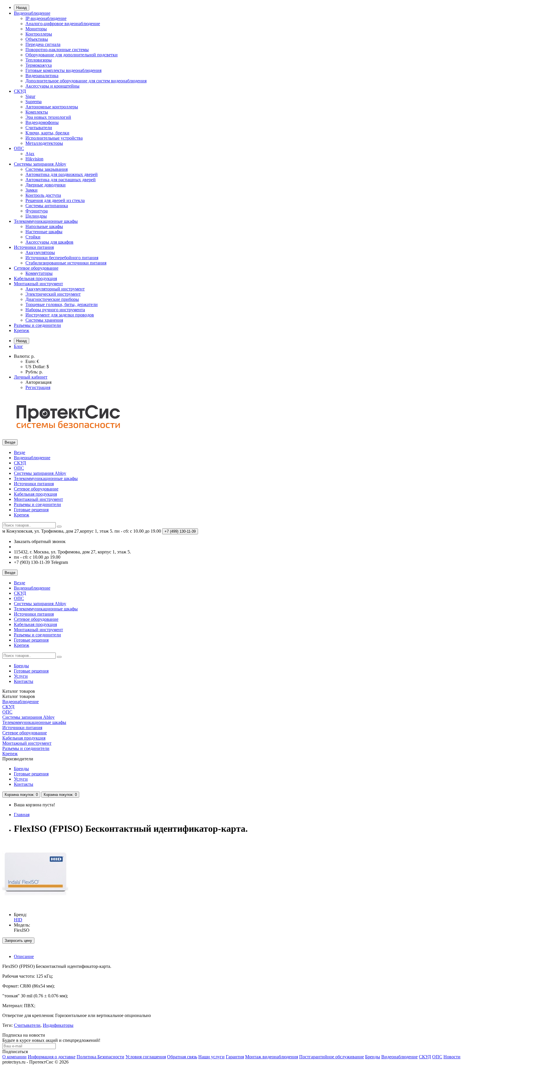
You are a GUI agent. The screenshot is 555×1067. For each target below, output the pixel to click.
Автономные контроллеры (51, 106)
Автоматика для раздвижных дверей (61, 174)
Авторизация (38, 382)
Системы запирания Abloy (40, 164)
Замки (31, 190)
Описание (24, 956)
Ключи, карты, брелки (47, 132)
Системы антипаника (46, 205)
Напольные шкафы (44, 226)
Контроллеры (38, 34)
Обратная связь (182, 1056)
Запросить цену (18, 940)
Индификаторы (58, 1025)
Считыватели (38, 127)
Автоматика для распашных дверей (60, 179)
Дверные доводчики (45, 184)
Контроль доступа (43, 195)
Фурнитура (36, 210)
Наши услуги (211, 1056)
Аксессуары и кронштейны (52, 86)
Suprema (33, 101)
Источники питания (34, 247)
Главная (21, 814)
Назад (21, 7)
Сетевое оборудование (36, 268)
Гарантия (235, 1056)
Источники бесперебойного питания (61, 257)
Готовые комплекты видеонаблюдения (63, 70)
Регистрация (37, 387)
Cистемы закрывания (46, 169)
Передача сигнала (42, 44)
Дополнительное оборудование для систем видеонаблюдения (86, 80)
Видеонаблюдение (32, 13)
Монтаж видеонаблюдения (271, 1056)
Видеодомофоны (42, 122)
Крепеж (21, 330)
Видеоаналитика (41, 75)
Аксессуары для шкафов (49, 242)
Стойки (32, 236)
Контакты (23, 681)
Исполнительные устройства (54, 138)
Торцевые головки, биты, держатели (61, 304)
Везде (19, 452)
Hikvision (34, 158)
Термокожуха (38, 65)
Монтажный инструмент (38, 283)
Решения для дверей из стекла (55, 200)
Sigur (30, 96)
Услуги (21, 676)
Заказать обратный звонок (40, 541)
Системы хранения (44, 320)
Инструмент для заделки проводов (59, 314)
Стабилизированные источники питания (65, 262)
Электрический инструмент (53, 294)
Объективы (36, 39)
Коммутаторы (39, 273)
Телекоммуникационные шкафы (46, 221)
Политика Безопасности (100, 1056)
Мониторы (36, 28)
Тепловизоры (38, 60)
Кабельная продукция (35, 278)
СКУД (20, 91)
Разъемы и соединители (37, 325)
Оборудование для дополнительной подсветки (71, 54)
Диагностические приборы (52, 299)
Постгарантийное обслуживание (331, 1056)
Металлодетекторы (44, 143)
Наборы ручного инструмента (55, 309)
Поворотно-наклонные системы (57, 49)
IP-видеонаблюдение (45, 18)
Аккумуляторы (40, 252)
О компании (14, 1056)
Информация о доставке (51, 1056)
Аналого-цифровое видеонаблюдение (62, 23)
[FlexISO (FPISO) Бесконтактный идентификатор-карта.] (35, 904)
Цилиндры (36, 216)
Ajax (29, 153)
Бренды (21, 665)
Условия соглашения (145, 1056)
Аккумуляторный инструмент (55, 288)
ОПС (19, 148)
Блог (18, 346)
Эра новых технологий (48, 117)
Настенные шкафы (43, 231)
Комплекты (36, 112)
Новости (451, 1056)
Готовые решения (31, 509)
